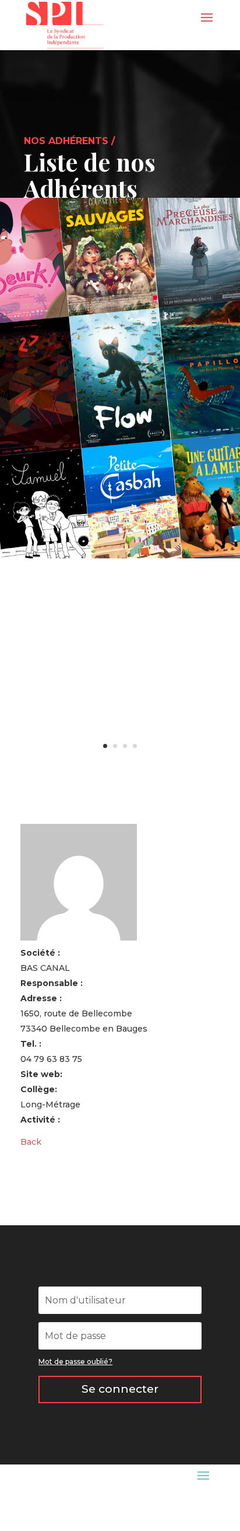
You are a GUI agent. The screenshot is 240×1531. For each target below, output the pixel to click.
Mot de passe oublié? (75, 1361)
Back (30, 1142)
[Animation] (120, 555)
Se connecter (120, 1389)
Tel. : (30, 1044)
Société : (40, 953)
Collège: (38, 1089)
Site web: (41, 1074)
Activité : (40, 1119)
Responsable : (51, 983)
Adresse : (41, 998)
